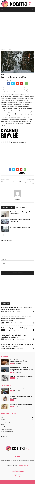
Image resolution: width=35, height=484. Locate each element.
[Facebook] (15, 476)
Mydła (2, 424)
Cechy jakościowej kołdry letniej (20, 227)
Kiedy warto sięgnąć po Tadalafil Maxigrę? (14, 328)
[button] (32, 9)
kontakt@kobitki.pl (23, 465)
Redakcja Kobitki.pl (9, 311)
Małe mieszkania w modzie (8, 182)
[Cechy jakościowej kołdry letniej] (5, 229)
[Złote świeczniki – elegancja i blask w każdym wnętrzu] (5, 214)
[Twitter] (19, 476)
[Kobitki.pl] (17, 3)
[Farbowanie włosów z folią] (5, 391)
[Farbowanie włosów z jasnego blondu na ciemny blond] (5, 398)
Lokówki (3, 427)
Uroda (2, 311)
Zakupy (2, 348)
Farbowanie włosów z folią (17, 389)
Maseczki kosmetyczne (7, 431)
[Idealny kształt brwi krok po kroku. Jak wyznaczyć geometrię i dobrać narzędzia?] (5, 362)
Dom (2, 74)
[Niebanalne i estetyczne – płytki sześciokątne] (5, 221)
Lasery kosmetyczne (6, 429)
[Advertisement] (17, 29)
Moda (2, 322)
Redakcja (6, 80)
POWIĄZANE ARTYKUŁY (8, 207)
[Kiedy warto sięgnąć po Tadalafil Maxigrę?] (5, 378)
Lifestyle (3, 419)
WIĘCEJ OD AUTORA (21, 207)
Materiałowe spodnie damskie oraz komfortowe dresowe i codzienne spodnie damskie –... (21, 369)
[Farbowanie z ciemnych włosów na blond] (5, 406)
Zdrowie (3, 330)
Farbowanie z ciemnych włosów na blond (21, 404)
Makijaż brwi (4, 436)
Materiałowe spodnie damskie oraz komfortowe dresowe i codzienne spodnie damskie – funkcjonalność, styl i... (16, 318)
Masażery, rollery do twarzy (8, 422)
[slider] (6, 142)
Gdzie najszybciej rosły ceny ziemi (26, 182)
